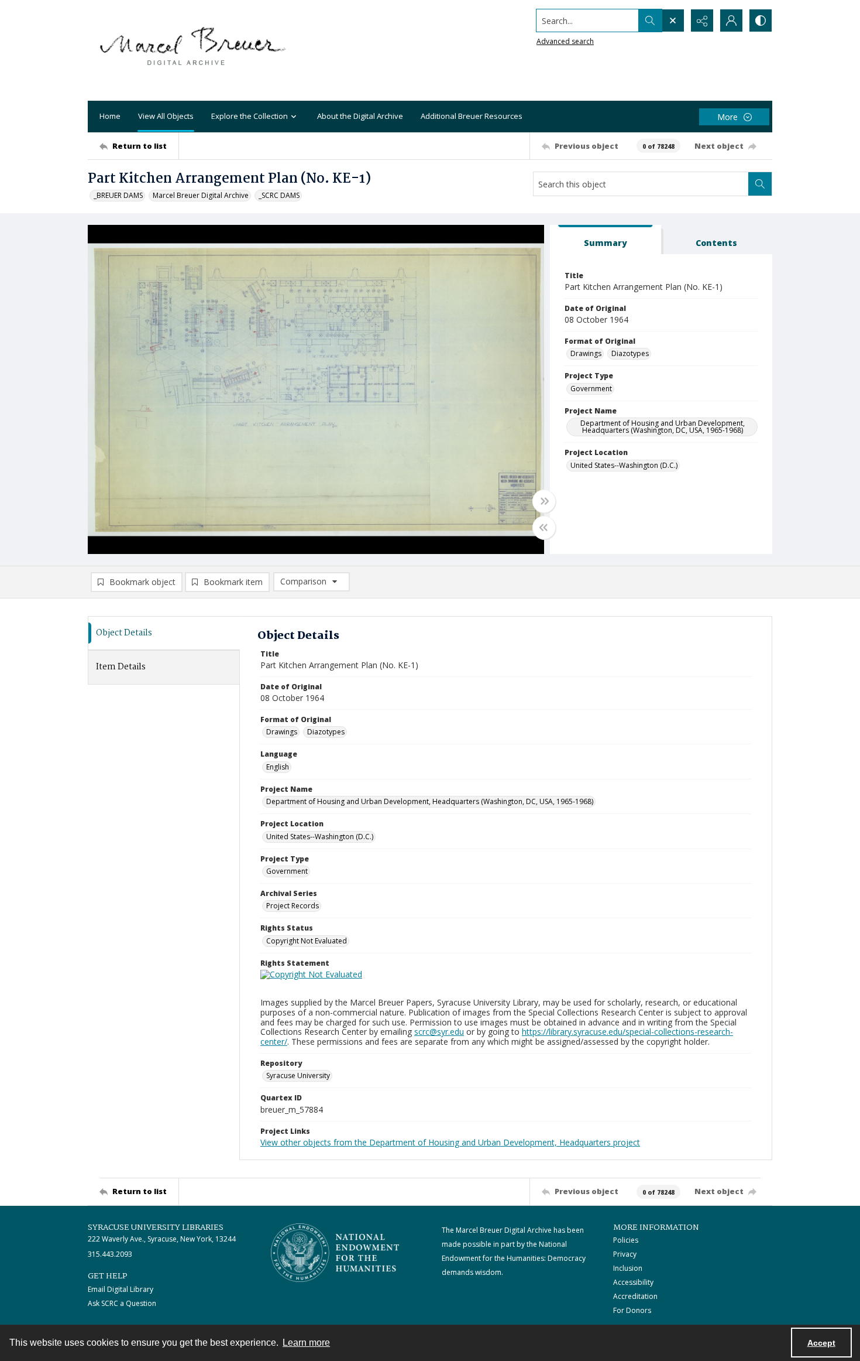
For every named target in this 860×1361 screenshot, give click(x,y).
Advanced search (565, 41)
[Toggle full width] (544, 501)
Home (110, 116)
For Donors (632, 1310)
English (277, 767)
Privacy (625, 1254)
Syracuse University (298, 1075)
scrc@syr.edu (439, 1031)
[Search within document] (760, 184)
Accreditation (635, 1296)
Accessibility (633, 1282)
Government (591, 389)
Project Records (292, 906)
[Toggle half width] (544, 527)
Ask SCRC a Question (122, 1303)
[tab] (605, 240)
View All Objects (166, 116)
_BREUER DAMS (118, 195)
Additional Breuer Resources (471, 116)
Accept (821, 1343)
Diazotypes (630, 353)
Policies (625, 1240)
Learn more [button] (306, 1343)
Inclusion (627, 1268)
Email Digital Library (120, 1289)
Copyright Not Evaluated (306, 941)
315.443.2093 (110, 1254)
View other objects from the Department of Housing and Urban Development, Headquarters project (450, 1142)
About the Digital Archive (360, 116)
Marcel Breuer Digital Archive (201, 195)
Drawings (585, 353)
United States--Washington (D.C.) (623, 465)
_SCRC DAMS (279, 195)
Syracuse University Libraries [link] (155, 1227)
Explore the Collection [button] (249, 116)
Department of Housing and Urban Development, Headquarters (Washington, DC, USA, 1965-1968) (662, 426)
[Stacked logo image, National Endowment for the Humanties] (335, 1252)
